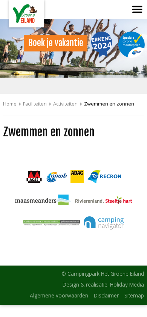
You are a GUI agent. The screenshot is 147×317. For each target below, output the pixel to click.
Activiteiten (65, 103)
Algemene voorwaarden (59, 295)
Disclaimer (106, 295)
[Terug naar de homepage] (26, 13)
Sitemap (134, 295)
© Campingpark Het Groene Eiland (102, 273)
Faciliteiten (35, 103)
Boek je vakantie (55, 43)
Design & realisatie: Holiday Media (103, 284)
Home (10, 103)
